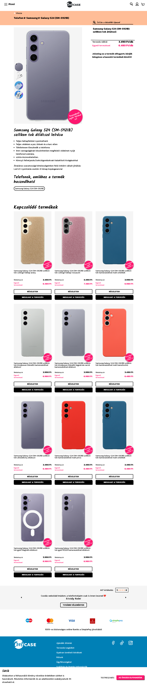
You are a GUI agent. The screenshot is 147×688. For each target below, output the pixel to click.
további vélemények (73, 605)
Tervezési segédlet (65, 647)
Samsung (32, 18)
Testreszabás (107, 677)
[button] (131, 4)
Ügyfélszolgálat (64, 662)
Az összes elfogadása (130, 677)
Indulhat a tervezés (32, 297)
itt (70, 678)
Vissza (18, 13)
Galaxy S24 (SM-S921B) (55, 18)
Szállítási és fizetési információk (71, 666)
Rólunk (59, 657)
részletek (32, 291)
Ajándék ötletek (64, 643)
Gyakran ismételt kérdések (69, 652)
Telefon (18, 18)
